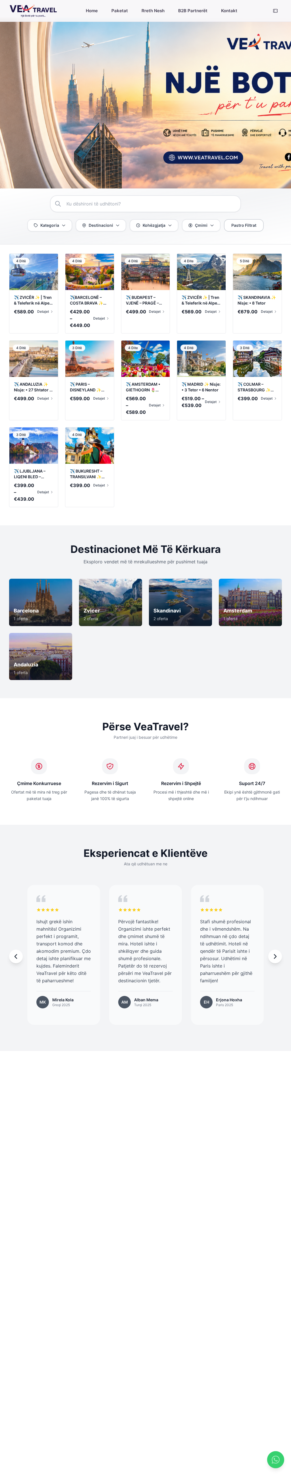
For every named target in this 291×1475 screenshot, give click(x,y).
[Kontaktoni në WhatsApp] (275, 1459)
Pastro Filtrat (243, 225)
